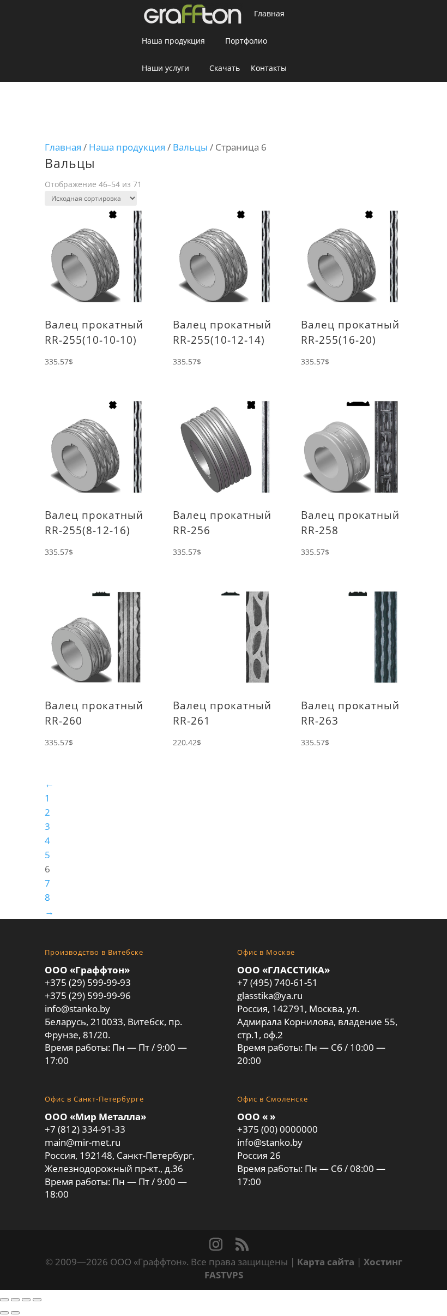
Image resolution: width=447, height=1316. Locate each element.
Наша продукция (173, 40)
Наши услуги (165, 68)
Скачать (224, 68)
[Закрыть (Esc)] (37, 1299)
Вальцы (190, 147)
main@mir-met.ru (82, 1142)
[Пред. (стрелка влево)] (4, 1312)
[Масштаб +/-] (4, 1299)
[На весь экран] (15, 1299)
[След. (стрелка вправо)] (15, 1312)
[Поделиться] (26, 1299)
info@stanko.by (77, 1008)
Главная (269, 13)
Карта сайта (325, 1261)
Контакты (269, 68)
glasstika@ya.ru (270, 995)
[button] (302, 96)
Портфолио (246, 40)
